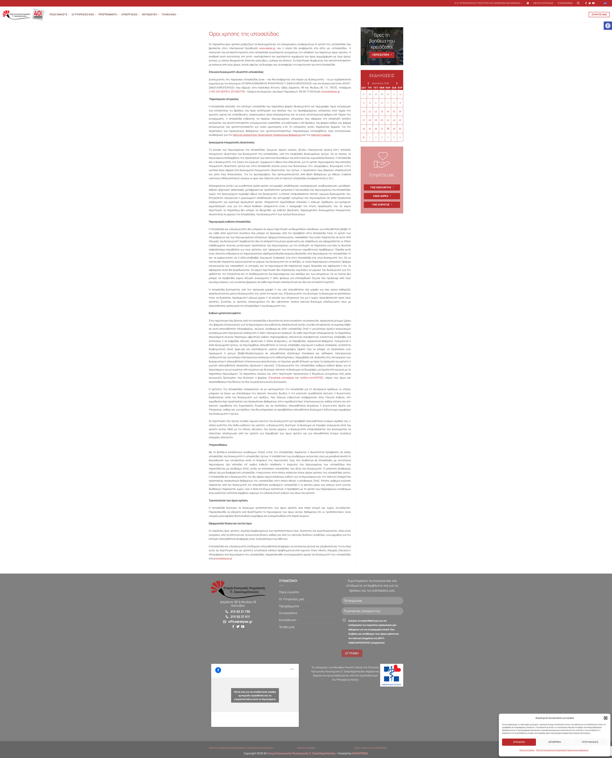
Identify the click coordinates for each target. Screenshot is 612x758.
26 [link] (376, 128)
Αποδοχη (519, 742)
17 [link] (364, 120)
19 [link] (376, 120)
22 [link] (394, 120)
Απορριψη (554, 742)
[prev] (367, 83)
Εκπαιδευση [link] (149, 14)
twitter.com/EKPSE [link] (311, 377)
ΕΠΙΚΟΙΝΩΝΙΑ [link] (565, 3)
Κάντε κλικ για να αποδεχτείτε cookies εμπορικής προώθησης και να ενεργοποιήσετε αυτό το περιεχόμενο (255, 695)
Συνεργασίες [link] (288, 613)
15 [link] (394, 111)
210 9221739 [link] (238, 91)
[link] (608, 26)
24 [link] (364, 128)
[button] (605, 718)
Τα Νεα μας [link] (168, 14)
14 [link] (388, 111)
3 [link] (363, 102)
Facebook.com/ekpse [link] (281, 377)
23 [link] (400, 120)
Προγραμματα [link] (107, 14)
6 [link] (381, 102)
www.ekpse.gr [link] (267, 48)
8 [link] (394, 102)
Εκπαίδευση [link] (287, 620)
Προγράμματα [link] (289, 606)
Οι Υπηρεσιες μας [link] (83, 14)
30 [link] (382, 94)
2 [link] (400, 94)
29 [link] (376, 94)
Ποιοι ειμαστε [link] (58, 14)
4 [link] (369, 102)
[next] (396, 83)
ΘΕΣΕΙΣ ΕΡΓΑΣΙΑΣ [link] (543, 3)
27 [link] (364, 94)
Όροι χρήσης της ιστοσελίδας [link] (371, 747)
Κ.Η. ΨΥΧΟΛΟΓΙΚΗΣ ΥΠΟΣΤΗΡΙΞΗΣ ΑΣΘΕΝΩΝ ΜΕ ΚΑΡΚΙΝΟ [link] (487, 3)
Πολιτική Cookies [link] (526, 750)
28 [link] (370, 94)
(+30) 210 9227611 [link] (219, 91)
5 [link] (375, 102)
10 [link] (364, 111)
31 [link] (388, 94)
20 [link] (382, 120)
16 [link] (400, 111)
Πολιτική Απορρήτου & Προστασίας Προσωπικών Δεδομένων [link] (562, 750)
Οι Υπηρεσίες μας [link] (292, 599)
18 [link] (370, 120)
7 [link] (388, 102)
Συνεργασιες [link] (129, 14)
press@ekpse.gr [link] (330, 91)
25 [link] (370, 128)
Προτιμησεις (590, 742)
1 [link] (394, 94)
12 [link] (376, 111)
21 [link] (388, 120)
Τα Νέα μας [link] (287, 627)
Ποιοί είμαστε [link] (289, 592)
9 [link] (400, 102)
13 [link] (382, 111)
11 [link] (370, 111)
